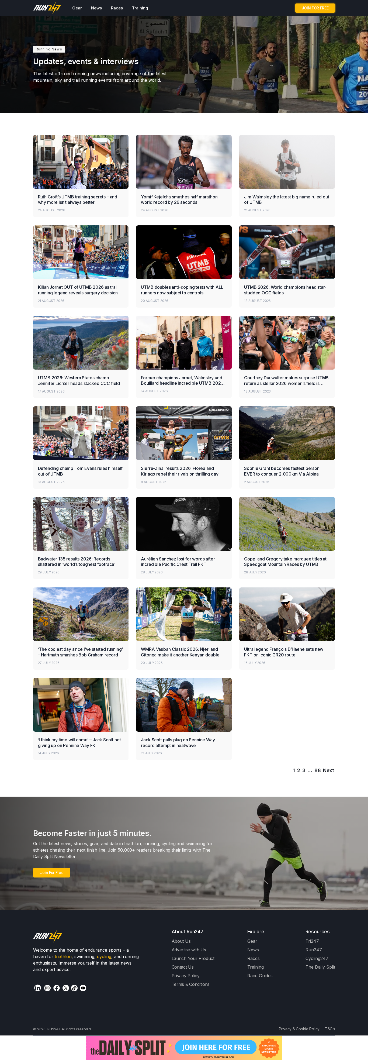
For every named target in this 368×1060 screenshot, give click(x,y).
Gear (77, 8)
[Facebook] (56, 988)
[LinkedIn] (37, 987)
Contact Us (183, 967)
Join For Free (52, 872)
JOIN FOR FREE (315, 8)
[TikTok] (74, 988)
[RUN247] (47, 8)
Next (328, 770)
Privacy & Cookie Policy (299, 1029)
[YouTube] (83, 988)
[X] (66, 988)
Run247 (313, 949)
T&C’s (330, 1029)
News (96, 8)
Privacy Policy (186, 975)
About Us (181, 941)
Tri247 (312, 941)
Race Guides (260, 975)
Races (117, 8)
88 (317, 770)
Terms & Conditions (191, 984)
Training (140, 8)
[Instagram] (47, 988)
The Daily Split (320, 967)
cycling (104, 956)
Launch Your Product (193, 958)
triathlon (63, 956)
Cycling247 (316, 958)
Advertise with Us (189, 949)
